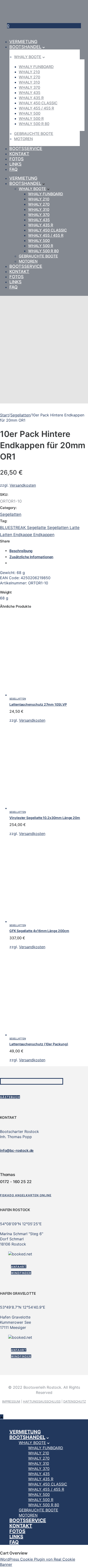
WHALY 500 (29, 113)
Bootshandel (25, 46)
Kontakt (19, 153)
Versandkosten (23, 485)
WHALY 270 (29, 77)
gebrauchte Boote (33, 133)
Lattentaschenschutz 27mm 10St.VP (38, 704)
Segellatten (20, 415)
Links (15, 164)
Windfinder (21, 1273)
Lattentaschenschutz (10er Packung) (38, 1044)
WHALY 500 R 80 (34, 123)
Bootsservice (25, 148)
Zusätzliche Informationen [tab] (31, 557)
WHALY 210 (29, 71)
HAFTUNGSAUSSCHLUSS (42, 1401)
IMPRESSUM (11, 1401)
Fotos (16, 158)
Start (4, 415)
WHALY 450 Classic (38, 103)
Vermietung (23, 41)
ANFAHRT (18, 1266)
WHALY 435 (29, 92)
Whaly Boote (27, 56)
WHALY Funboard (36, 66)
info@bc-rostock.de (17, 1150)
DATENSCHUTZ (74, 1401)
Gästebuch (10, 1097)
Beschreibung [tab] (20, 551)
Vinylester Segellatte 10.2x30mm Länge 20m (44, 818)
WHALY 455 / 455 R (36, 108)
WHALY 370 (29, 87)
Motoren (23, 138)
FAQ (13, 169)
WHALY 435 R (31, 97)
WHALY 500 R (31, 118)
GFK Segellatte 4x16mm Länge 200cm (39, 931)
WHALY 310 (29, 82)
